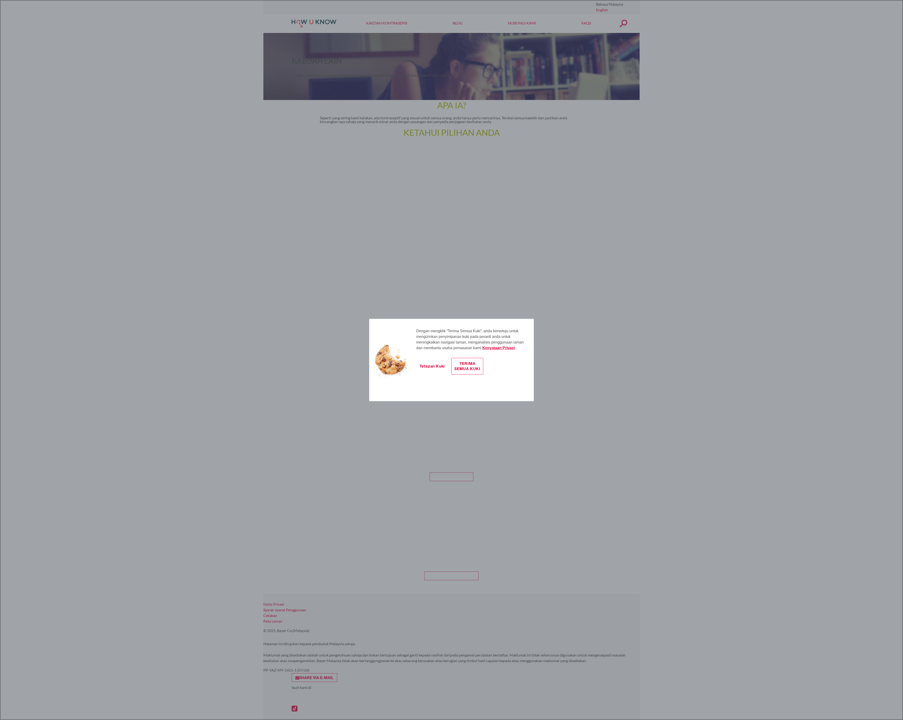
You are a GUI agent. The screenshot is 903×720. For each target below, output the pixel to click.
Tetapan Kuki (432, 366)
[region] (451, 360)
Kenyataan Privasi (498, 348)
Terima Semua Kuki (467, 366)
